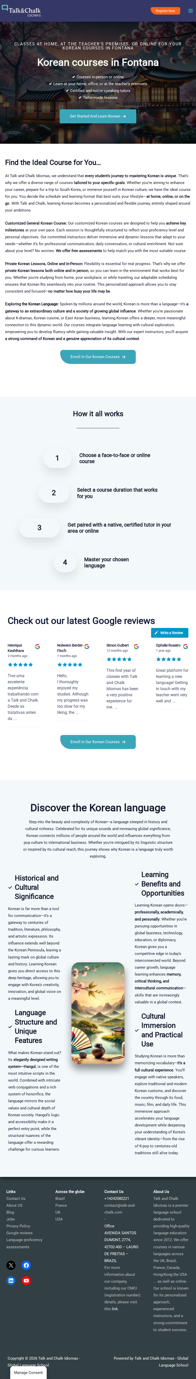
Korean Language (43, 304)
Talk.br (17, 387)
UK (57, 1212)
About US (14, 1205)
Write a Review (171, 633)
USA (59, 1219)
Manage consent (28, 1372)
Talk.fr (5, 387)
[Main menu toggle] (190, 10)
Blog (10, 1212)
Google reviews (19, 1233)
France (61, 1205)
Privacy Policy (18, 1226)
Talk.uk (47, 387)
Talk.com (32, 387)
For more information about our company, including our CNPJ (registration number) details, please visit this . (122, 1288)
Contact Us (16, 1198)
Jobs (10, 1219)
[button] (165, 11)
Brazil (60, 1198)
